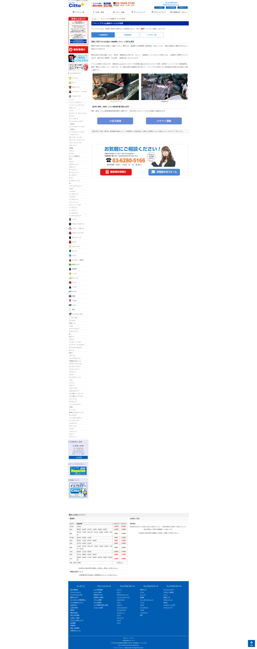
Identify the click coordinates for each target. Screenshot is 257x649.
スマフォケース (168, 607)
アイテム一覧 (79, 12)
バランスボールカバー (75, 186)
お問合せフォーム (75, 630)
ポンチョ (71, 116)
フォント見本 (97, 592)
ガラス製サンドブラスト (76, 396)
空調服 (71, 148)
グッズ (74, 282)
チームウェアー (121, 610)
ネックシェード (73, 172)
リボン (71, 380)
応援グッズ (72, 323)
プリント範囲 (97, 600)
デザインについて (159, 12)
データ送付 (159, 7)
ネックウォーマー (74, 420)
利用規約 (72, 625)
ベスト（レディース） (75, 142)
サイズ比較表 (97, 602)
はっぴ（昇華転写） (75, 156)
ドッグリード (73, 210)
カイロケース (73, 423)
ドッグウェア (73, 207)
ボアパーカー (73, 145)
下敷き (71, 407)
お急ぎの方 (73, 605)
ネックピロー (73, 415)
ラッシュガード (73, 118)
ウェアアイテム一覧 (76, 594)
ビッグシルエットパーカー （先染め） (77, 128)
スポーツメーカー (78, 233)
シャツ (119, 615)
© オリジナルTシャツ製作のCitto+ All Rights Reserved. (128, 647)
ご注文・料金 (99, 12)
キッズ (74, 251)
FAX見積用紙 (171, 7)
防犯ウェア (76, 264)
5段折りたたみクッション (76, 412)
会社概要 (79, 457)
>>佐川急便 (115, 121)
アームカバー (73, 169)
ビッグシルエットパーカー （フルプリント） (77, 133)
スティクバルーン (74, 328)
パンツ (74, 219)
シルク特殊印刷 (98, 589)
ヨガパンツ (72, 167)
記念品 (165, 602)
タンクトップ (76, 237)
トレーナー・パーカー (79, 91)
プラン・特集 (119, 12)
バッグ (74, 287)
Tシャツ (119, 589)
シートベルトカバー (75, 404)
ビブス (71, 110)
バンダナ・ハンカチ (75, 342)
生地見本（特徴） (99, 597)
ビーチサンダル (77, 314)
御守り (71, 353)
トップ (94, 19)
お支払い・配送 (74, 618)
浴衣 (70, 159)
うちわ (71, 326)
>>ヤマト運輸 (164, 121)
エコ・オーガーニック (146, 600)
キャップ (75, 278)
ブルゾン (71, 151)
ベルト (74, 305)
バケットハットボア (75, 205)
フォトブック (73, 399)
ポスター (71, 374)
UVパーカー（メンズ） (76, 137)
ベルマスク (72, 191)
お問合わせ (182, 7)
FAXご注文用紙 (74, 615)
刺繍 (73, 296)
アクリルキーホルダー (75, 347)
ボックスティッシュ (75, 377)
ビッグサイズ (144, 607)
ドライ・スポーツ (78, 228)
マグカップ (72, 372)
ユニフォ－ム (121, 612)
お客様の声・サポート (180, 12)
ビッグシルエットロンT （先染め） (76, 123)
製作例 (72, 610)
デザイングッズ (73, 331)
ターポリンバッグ (74, 180)
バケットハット (73, 202)
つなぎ (74, 300)
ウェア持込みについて (76, 602)
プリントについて (139, 12)
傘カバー (71, 336)
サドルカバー (73, 401)
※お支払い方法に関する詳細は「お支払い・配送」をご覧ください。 (98, 568)
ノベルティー (144, 612)
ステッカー (72, 355)
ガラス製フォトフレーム (76, 393)
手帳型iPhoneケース (75, 361)
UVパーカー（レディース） (77, 140)
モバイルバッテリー (75, 366)
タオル (74, 291)
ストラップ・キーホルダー (77, 345)
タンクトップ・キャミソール (77, 113)
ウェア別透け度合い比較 (101, 605)
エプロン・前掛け (78, 260)
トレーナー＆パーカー (123, 597)
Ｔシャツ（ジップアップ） (77, 105)
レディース (76, 246)
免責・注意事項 (74, 628)
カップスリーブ (73, 194)
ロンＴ (74, 82)
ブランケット (73, 437)
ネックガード (73, 175)
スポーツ (119, 605)
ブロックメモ (73, 388)
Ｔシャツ (75, 78)
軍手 (73, 309)
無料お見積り (74, 612)
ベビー (74, 255)
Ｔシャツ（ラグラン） (75, 102)
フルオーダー (76, 96)
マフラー (71, 428)
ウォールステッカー (75, 358)
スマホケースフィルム (75, 363)
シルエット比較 (98, 607)
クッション (72, 409)
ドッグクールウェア (75, 215)
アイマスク (72, 320)
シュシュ (71, 382)
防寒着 (74, 269)
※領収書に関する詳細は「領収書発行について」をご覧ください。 (98, 575)
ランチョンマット (74, 369)
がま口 (71, 188)
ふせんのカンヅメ (74, 391)
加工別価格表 (74, 589)
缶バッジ (71, 350)
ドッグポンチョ (73, 213)
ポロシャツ (76, 87)
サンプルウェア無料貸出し (78, 600)
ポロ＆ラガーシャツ (123, 594)
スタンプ (71, 385)
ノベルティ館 (73, 317)
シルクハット (73, 431)
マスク (71, 178)
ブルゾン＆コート (78, 224)
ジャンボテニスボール (75, 418)
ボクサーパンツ (73, 164)
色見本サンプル (98, 594)
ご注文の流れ (74, 607)
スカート (71, 161)
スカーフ (71, 339)
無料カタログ (74, 597)
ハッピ (74, 273)
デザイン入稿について (76, 620)
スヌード (71, 434)
